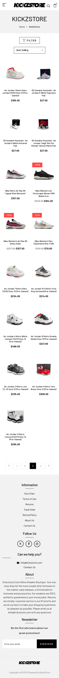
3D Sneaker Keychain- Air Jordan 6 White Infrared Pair (15, 143)
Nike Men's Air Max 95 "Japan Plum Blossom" (15, 192)
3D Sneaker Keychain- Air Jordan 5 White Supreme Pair (43, 93)
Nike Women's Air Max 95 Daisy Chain (15, 242)
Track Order (29, 509)
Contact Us (29, 525)
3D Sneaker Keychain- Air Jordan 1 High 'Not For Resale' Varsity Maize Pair (43, 143)
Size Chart (29, 493)
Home (22, 26)
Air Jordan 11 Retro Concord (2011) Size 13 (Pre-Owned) (15, 437)
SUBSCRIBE (46, 644)
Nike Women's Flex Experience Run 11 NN (44, 242)
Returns (29, 504)
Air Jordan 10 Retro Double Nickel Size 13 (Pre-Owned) (44, 337)
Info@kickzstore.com (31, 562)
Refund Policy (29, 515)
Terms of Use (29, 498)
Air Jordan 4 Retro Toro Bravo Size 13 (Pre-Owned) (43, 387)
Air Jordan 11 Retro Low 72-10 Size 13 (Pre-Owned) (15, 387)
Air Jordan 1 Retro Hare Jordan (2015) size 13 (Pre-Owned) (15, 93)
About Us (29, 520)
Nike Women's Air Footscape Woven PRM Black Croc (44, 193)
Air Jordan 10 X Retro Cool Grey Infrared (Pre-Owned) (43, 290)
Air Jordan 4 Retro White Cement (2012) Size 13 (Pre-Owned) (15, 339)
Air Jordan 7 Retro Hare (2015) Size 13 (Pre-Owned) (15, 290)
